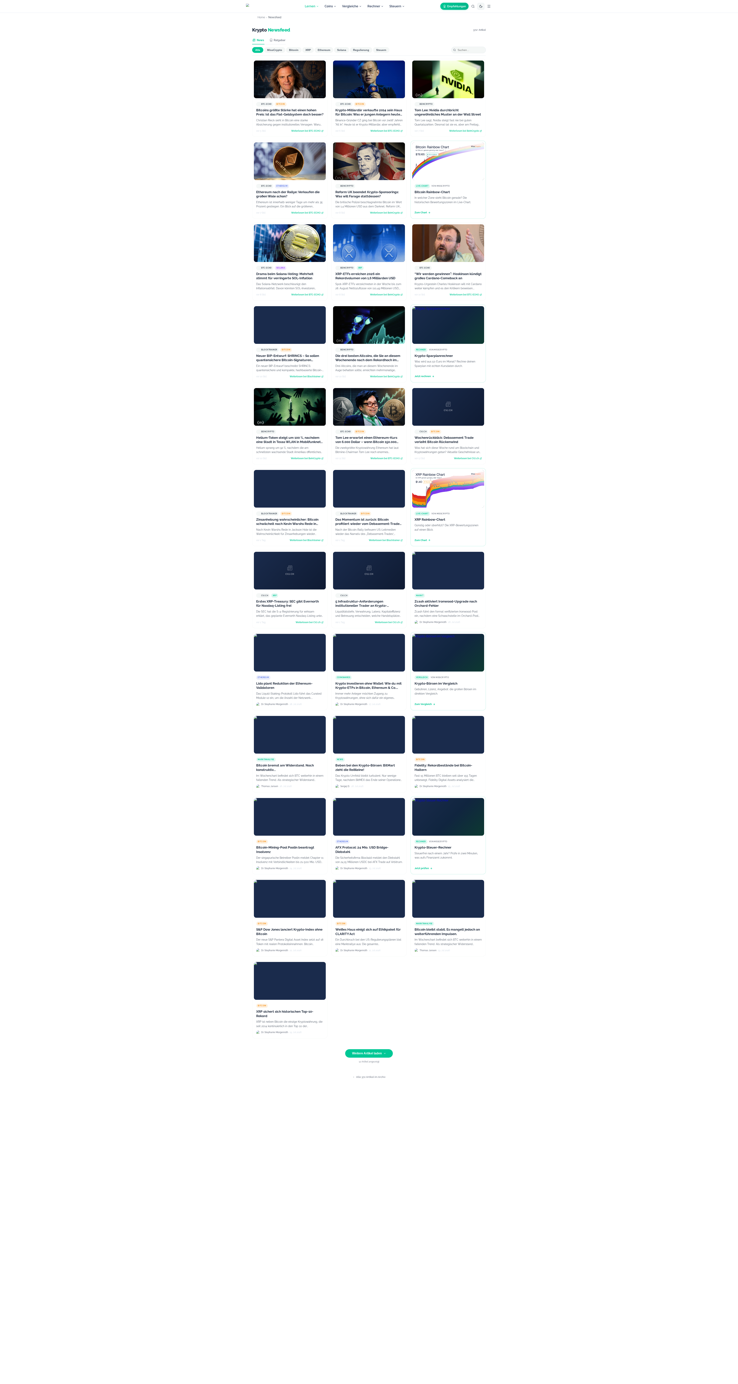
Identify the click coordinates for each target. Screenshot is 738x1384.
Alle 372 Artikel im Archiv (371, 1077)
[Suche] (473, 6)
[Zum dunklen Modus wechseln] (480, 6)
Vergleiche (350, 6)
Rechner (373, 6)
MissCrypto (274, 50)
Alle (257, 50)
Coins (329, 6)
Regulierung (361, 50)
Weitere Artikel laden (367, 1053)
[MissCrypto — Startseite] (257, 6)
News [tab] (260, 40)
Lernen (310, 6)
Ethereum (324, 50)
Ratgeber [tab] (279, 40)
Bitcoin (293, 50)
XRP (308, 50)
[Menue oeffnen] (489, 6)
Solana (341, 50)
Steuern (395, 6)
